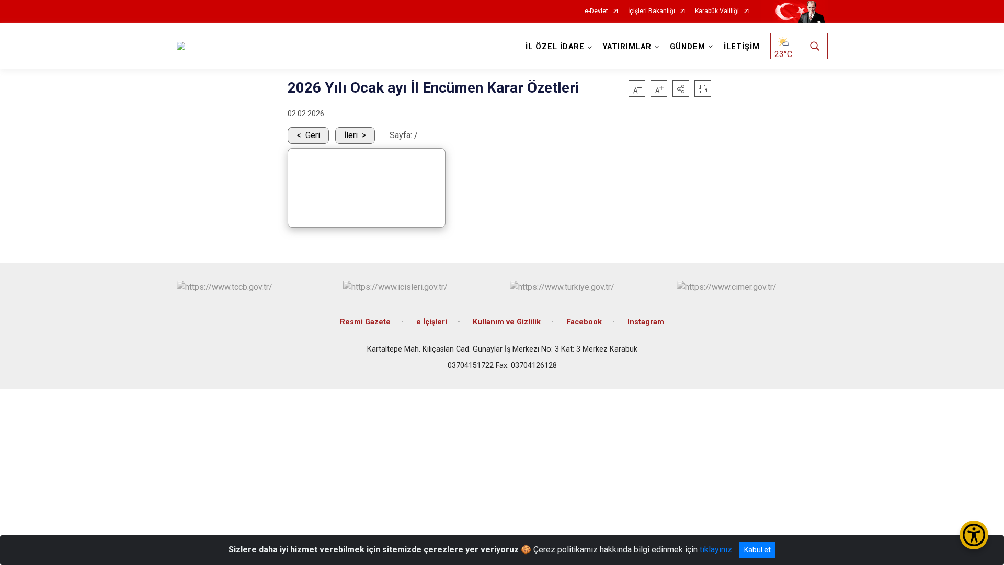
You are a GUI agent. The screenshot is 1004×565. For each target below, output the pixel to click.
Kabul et (757, 550)
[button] (680, 88)
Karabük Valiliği (717, 11)
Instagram (646, 322)
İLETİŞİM (742, 46)
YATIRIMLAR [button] (627, 46)
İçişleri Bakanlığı (651, 11)
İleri (351, 135)
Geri (312, 135)
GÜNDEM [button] (687, 46)
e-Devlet (596, 11)
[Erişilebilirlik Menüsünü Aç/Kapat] (974, 535)
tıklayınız (716, 550)
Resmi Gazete (365, 322)
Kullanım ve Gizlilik (507, 322)
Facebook (584, 322)
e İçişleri (431, 322)
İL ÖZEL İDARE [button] (555, 46)
